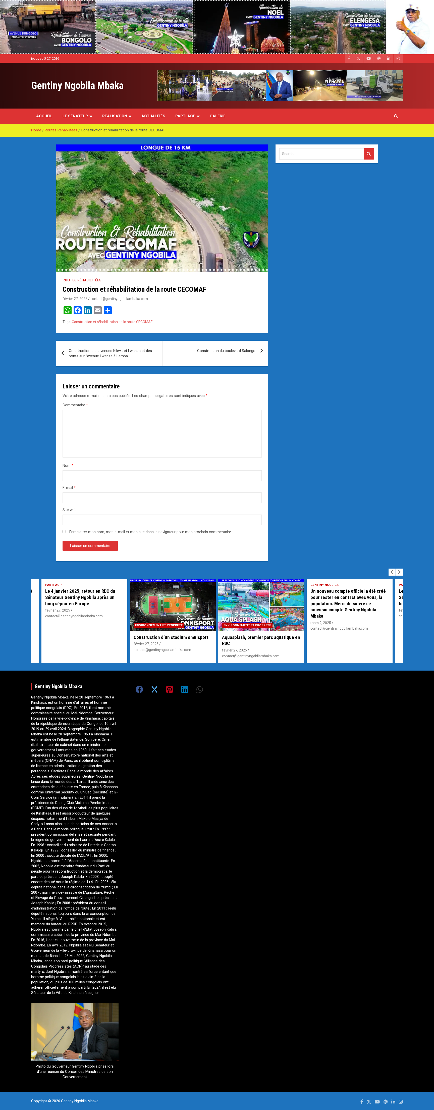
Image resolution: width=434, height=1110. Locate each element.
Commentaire (75, 405)
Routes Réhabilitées (82, 280)
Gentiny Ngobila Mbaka (77, 85)
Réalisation (114, 116)
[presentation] (392, 572)
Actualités (153, 116)
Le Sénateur (75, 116)
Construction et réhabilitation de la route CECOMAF (112, 322)
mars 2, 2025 (232, 623)
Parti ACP (185, 116)
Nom (68, 465)
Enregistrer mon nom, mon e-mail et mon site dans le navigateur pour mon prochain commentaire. (150, 532)
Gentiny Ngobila (236, 585)
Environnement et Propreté (70, 625)
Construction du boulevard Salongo (226, 350)
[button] (139, 689)
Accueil (44, 116)
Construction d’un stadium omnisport (82, 637)
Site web (70, 510)
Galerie (218, 116)
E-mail (69, 487)
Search (369, 154)
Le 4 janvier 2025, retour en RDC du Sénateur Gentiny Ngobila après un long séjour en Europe (345, 597)
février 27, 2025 (75, 299)
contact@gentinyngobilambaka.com (119, 299)
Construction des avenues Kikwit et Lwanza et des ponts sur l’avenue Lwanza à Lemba (110, 353)
